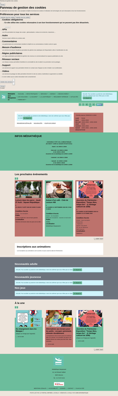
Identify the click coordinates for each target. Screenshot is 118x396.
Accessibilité (53, 388)
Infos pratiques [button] (31, 94)
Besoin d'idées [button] (63, 94)
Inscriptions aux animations (34, 246)
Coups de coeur (50, 123)
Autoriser (7, 27)
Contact (71, 388)
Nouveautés (38, 123)
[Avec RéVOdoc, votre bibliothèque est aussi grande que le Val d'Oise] (99, 104)
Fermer (3, 4)
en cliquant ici (87, 98)
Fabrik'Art (79, 233)
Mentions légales (40, 388)
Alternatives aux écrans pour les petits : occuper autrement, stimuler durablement (59, 331)
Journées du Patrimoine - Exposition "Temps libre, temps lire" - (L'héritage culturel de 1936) (87, 203)
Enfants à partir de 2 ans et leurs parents (26, 217)
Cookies (62, 388)
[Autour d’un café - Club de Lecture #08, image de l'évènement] (59, 189)
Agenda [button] (52, 94)
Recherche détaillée (24, 123)
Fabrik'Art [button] (21, 99)
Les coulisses (23, 97)
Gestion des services (6, 82)
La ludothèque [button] (45, 97)
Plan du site (80, 388)
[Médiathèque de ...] (59, 361)
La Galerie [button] (33, 97)
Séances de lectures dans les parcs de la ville (27, 222)
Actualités (74, 97)
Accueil (21, 94)
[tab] (15, 178)
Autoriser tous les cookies (8, 17)
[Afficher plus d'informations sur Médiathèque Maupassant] (60, 226)
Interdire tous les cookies (23, 17)
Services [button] (44, 94)
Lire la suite (20, 336)
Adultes (48, 222)
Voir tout (99, 238)
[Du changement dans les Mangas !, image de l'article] (29, 318)
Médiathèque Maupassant (12, 97)
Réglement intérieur (61, 97)
